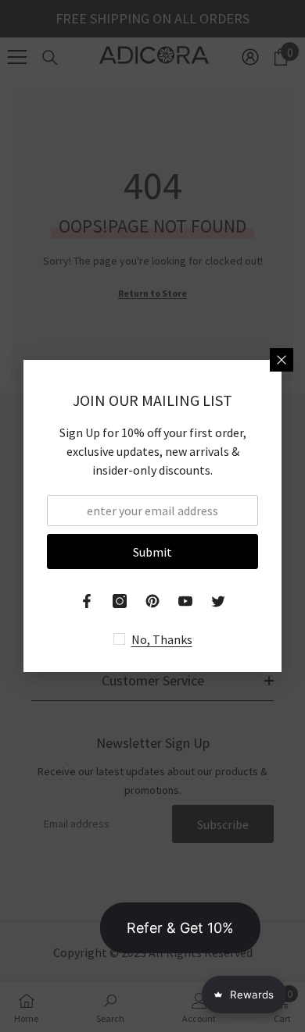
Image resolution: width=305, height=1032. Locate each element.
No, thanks (161, 639)
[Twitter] (218, 601)
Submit (152, 552)
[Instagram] (119, 601)
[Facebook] (86, 601)
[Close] (281, 360)
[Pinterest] (152, 601)
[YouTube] (185, 601)
